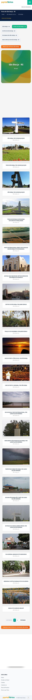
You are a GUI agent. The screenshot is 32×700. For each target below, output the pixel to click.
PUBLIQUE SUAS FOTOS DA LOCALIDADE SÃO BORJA (15, 627)
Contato (3, 682)
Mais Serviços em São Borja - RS (10, 39)
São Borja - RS (6, 26)
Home (2, 677)
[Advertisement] (16, 101)
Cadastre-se (4, 685)
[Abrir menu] (29, 2)
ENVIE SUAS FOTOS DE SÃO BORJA (11, 46)
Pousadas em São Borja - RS (9, 35)
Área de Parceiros (5, 687)
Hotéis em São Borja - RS (8, 31)
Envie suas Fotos (5, 690)
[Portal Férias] (7, 3)
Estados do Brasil (5, 680)
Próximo (23, 620)
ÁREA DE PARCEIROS (26, 7)
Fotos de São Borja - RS (19, 26)
